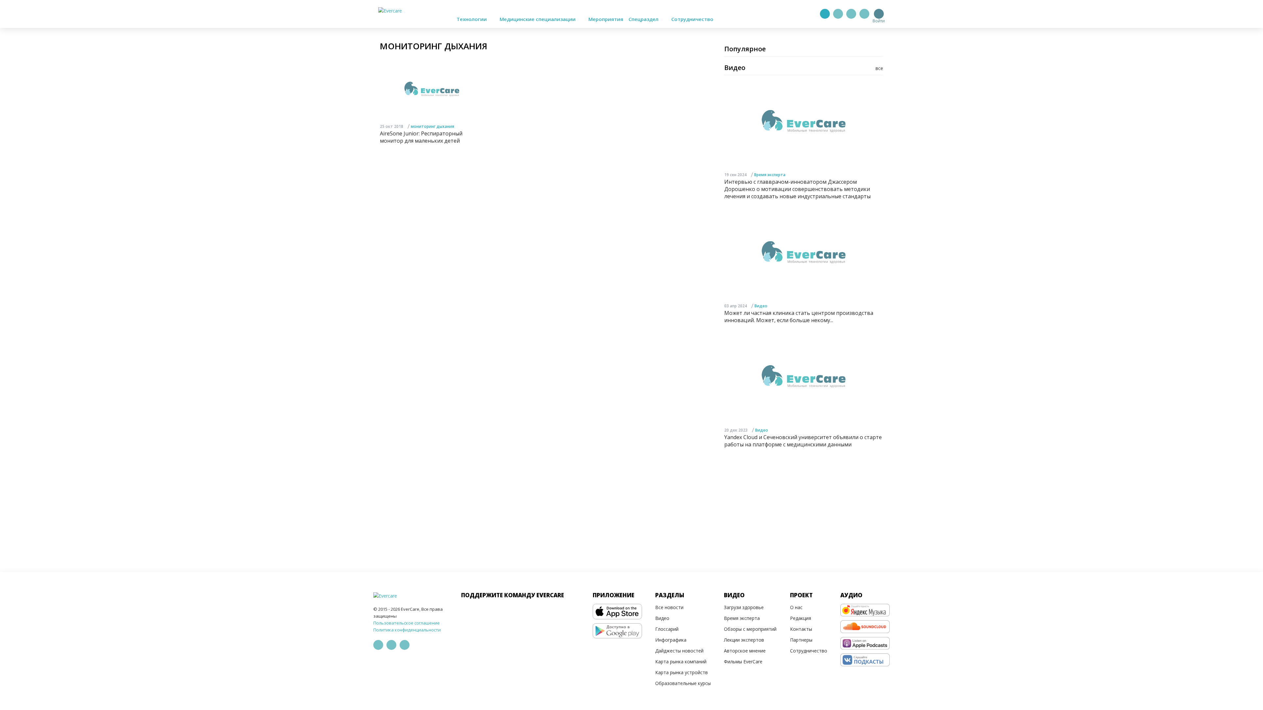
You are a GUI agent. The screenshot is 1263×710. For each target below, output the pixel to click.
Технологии (472, 19)
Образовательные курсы (683, 683)
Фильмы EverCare (743, 661)
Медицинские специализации (538, 19)
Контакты (801, 629)
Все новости (669, 607)
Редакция (800, 618)
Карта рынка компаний (680, 661)
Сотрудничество (692, 19)
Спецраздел (644, 19)
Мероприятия (605, 19)
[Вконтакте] (851, 14)
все (879, 68)
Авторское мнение (745, 651)
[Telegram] (838, 14)
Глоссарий (667, 629)
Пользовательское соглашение (406, 623)
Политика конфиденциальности (407, 630)
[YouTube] (864, 14)
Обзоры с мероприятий (750, 629)
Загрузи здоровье (744, 607)
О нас (796, 607)
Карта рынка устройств (681, 672)
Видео (761, 306)
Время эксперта (769, 175)
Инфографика (670, 640)
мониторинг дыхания (432, 126)
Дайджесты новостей (679, 651)
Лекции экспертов (744, 640)
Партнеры (801, 640)
